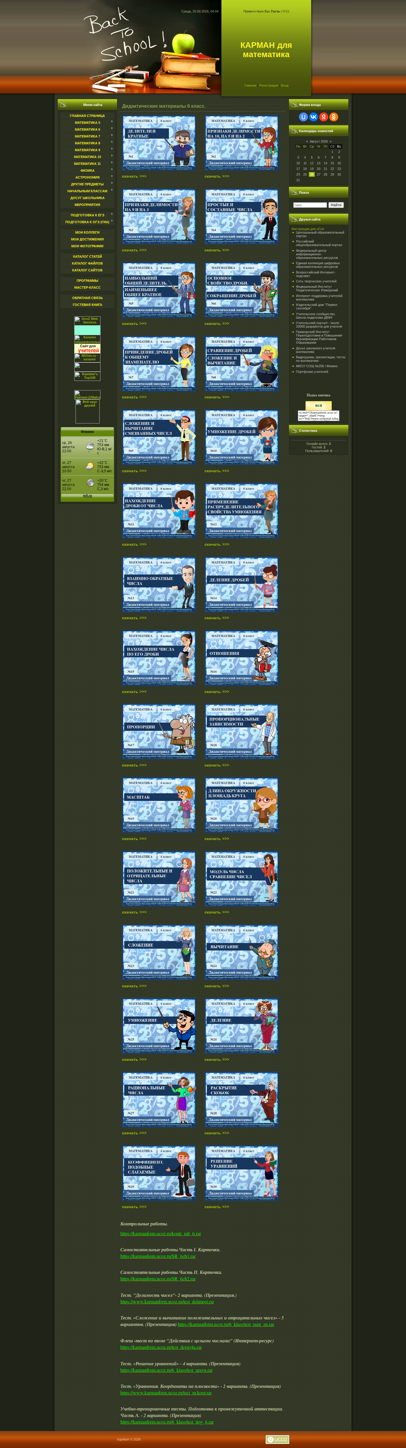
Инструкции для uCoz (308, 229)
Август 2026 (319, 141)
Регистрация (268, 85)
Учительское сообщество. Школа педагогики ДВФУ (316, 315)
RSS (286, 11)
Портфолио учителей (312, 371)
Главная (250, 85)
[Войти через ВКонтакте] (313, 116)
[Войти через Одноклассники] (333, 116)
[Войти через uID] (303, 116)
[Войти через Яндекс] (323, 116)
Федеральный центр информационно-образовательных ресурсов (317, 254)
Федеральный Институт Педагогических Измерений (317, 288)
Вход (284, 85)
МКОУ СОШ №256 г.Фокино (317, 366)
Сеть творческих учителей (316, 281)
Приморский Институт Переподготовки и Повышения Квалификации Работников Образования (319, 337)
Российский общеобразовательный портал (319, 243)
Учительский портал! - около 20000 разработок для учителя (319, 324)
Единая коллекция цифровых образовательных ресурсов (318, 264)
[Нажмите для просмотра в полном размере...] (159, 169)
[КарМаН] (319, 409)
